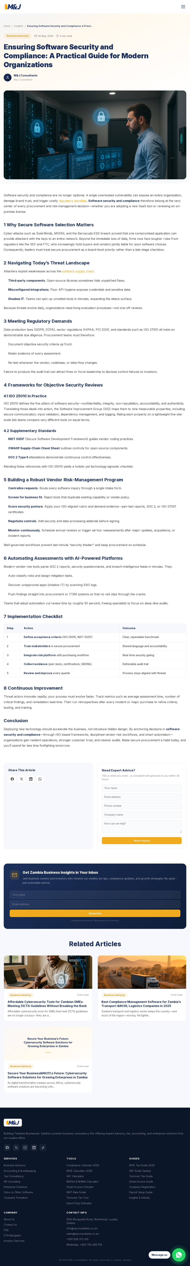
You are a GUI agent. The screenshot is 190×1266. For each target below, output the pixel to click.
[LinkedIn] (33, 1147)
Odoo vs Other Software (18, 1192)
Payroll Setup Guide (141, 1192)
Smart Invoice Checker (80, 1187)
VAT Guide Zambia (140, 1170)
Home (7, 25)
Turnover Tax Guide (141, 1176)
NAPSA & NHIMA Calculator (82, 1181)
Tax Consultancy (14, 1176)
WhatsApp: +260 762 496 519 (84, 1244)
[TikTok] (42, 1147)
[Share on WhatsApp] (40, 779)
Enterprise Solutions (15, 1187)
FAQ (6, 1230)
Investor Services (14, 1240)
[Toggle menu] (183, 6)
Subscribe (95, 913)
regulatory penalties (73, 201)
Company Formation (16, 1197)
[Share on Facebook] (12, 779)
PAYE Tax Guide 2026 (142, 1165)
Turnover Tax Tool (77, 1197)
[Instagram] (25, 1147)
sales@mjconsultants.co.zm (82, 1233)
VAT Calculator (75, 1176)
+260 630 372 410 (77, 1239)
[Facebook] (7, 1147)
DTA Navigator (12, 1235)
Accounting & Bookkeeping (20, 1170)
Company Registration (142, 1187)
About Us (9, 1219)
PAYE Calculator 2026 (79, 1170)
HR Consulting (12, 1181)
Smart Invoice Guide (141, 1181)
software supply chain (77, 271)
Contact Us (10, 1224)
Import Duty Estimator (79, 1203)
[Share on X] (21, 779)
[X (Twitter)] (16, 1147)
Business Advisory (18, 35)
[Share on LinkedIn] (31, 779)
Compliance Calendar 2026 (82, 1165)
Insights (18, 25)
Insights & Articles (139, 1197)
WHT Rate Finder (76, 1192)
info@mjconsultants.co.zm (82, 1228)
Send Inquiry (142, 840)
